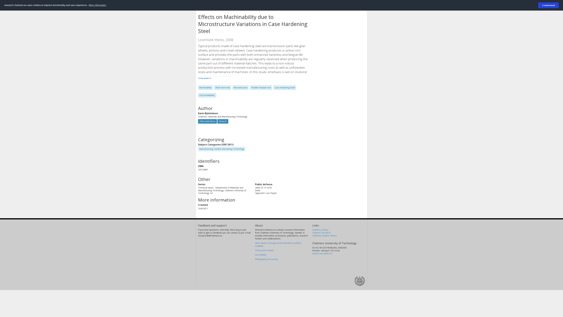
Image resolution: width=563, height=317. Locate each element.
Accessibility (260, 254)
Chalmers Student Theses (324, 235)
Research (223, 121)
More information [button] (97, 5)
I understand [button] (548, 5)
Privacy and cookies (264, 250)
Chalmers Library (320, 229)
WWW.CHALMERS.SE (322, 253)
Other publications (207, 121)
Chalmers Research (321, 232)
